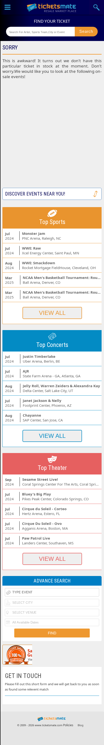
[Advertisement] (52, 136)
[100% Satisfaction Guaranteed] (27, 654)
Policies (68, 725)
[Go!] (86, 31)
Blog (80, 725)
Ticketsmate (52, 7)
